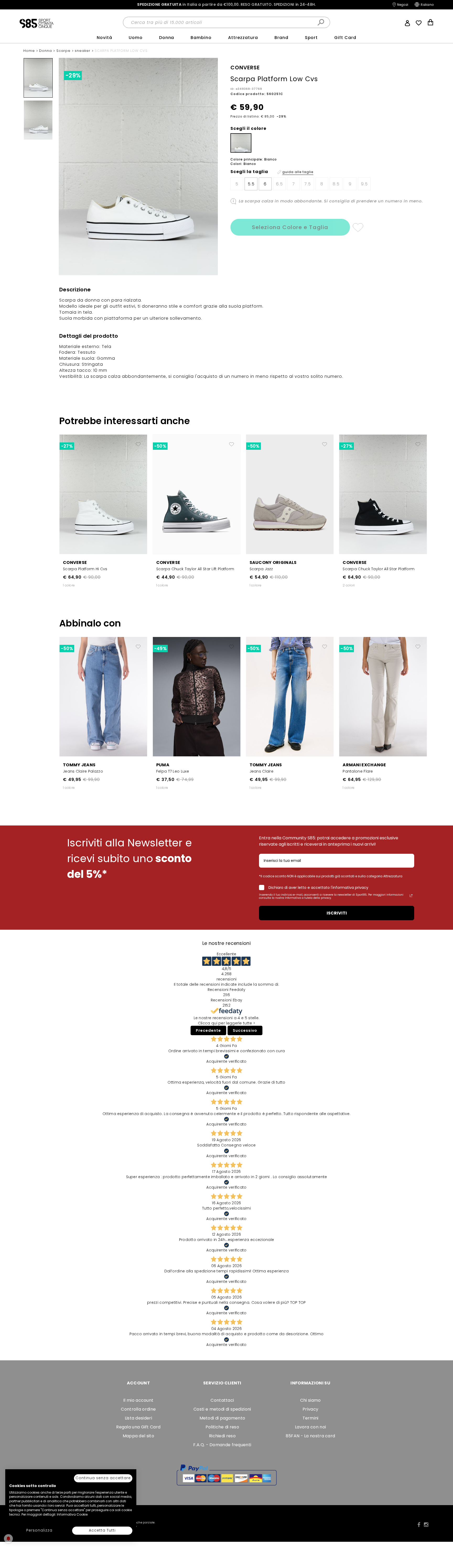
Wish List (418, 23)
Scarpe (64, 50)
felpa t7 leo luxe (172, 771)
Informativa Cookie (72, 1514)
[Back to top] (443, 1519)
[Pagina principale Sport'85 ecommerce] (36, 23)
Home (29, 50)
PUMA (162, 765)
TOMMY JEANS (79, 765)
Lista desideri (138, 1418)
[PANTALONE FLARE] (383, 696)
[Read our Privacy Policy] (411, 895)
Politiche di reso (222, 1427)
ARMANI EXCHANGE (364, 765)
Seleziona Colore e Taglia (290, 227)
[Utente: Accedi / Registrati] (407, 22)
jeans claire (262, 771)
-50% (160, 446)
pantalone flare (358, 771)
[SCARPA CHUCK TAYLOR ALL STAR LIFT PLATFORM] (196, 494)
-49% (160, 648)
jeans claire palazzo (83, 771)
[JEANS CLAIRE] (290, 696)
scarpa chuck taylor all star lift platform (195, 569)
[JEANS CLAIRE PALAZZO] (103, 696)
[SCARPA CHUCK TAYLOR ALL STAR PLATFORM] (383, 494)
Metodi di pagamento (222, 1418)
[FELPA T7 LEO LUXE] (196, 696)
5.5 (251, 184)
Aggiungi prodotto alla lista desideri (138, 442)
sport (311, 38)
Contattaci (222, 1400)
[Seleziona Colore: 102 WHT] (240, 143)
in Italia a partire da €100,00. (226, 5)
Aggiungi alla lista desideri (358, 227)
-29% (72, 75)
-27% (67, 446)
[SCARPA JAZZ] (290, 494)
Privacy (310, 1409)
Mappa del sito (138, 1436)
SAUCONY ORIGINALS (273, 562)
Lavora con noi (310, 1427)
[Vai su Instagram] (426, 1525)
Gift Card (345, 38)
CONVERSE (75, 562)
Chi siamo (310, 1400)
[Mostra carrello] (430, 23)
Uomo (136, 38)
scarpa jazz (261, 569)
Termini (311, 1418)
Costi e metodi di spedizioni (222, 1409)
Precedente (208, 1030)
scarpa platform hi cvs (85, 569)
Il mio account (138, 1400)
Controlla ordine (138, 1409)
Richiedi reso (222, 1436)
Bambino (201, 38)
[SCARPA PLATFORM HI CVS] (103, 494)
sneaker (83, 50)
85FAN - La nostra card (310, 1436)
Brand (281, 38)
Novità (104, 38)
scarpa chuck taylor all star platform (378, 569)
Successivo (245, 1030)
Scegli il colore (248, 128)
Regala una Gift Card (138, 1427)
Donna (166, 38)
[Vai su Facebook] (419, 1525)
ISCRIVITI (337, 913)
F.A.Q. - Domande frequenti (222, 1445)
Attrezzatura (243, 38)
